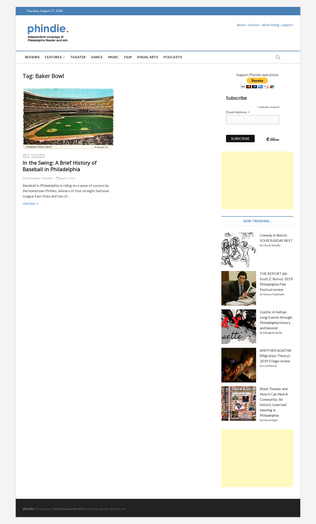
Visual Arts (147, 57)
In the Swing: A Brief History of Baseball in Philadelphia (60, 166)
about (241, 25)
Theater (78, 57)
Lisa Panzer (270, 365)
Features (53, 57)
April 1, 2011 (67, 178)
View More (30, 203)
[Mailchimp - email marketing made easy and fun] (272, 143)
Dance (97, 57)
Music (113, 57)
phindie (28, 509)
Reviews (32, 57)
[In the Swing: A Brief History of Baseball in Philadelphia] (68, 118)
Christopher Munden (39, 178)
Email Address (238, 112)
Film (128, 57)
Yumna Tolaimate (273, 294)
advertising (270, 25)
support (287, 25)
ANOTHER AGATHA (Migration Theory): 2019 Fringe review (275, 355)
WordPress (80, 509)
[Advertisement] (257, 180)
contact (254, 25)
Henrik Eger (270, 420)
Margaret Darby (272, 332)
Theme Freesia (61, 509)
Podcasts (173, 57)
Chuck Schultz (271, 245)
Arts (26, 155)
